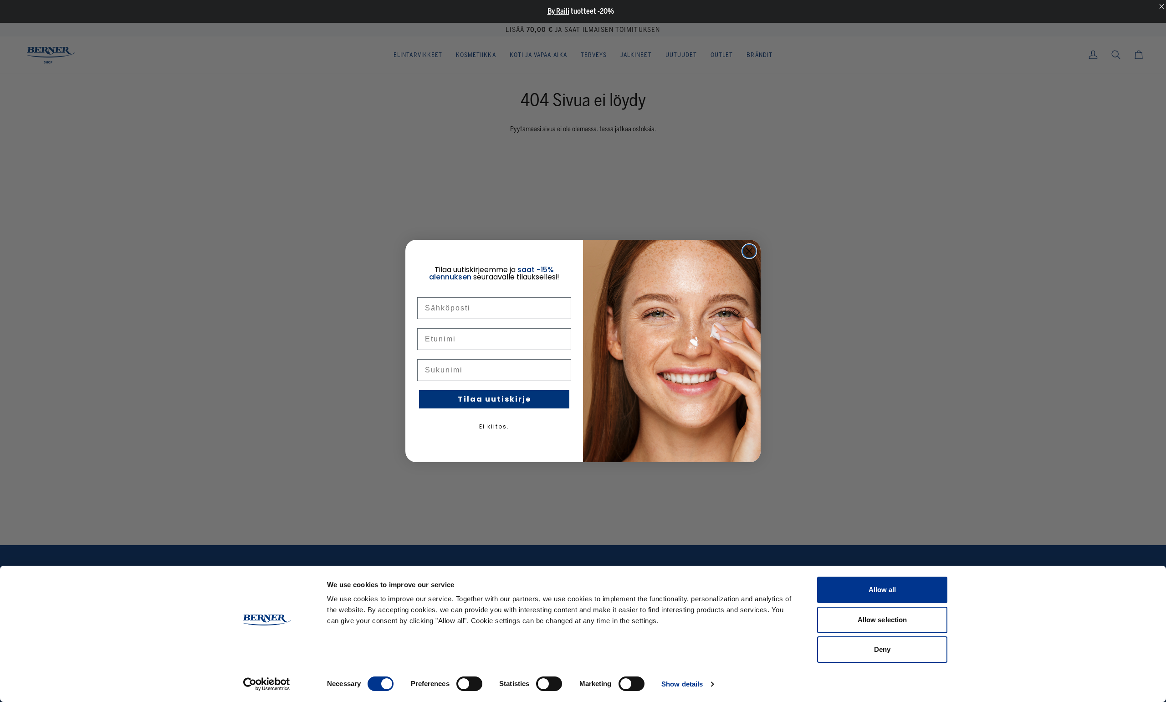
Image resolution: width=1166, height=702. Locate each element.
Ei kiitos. (494, 426)
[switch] (469, 683)
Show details (682, 684)
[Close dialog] (749, 251)
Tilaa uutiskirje (494, 399)
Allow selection (882, 620)
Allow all (882, 590)
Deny (882, 649)
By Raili (558, 11)
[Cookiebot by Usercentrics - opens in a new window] (267, 684)
